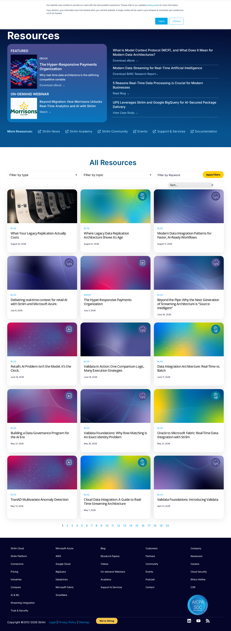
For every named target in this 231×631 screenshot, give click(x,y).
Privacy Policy (67, 622)
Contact (150, 587)
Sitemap (84, 622)
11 (113, 525)
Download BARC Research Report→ (135, 74)
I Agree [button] (161, 21)
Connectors (17, 563)
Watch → (45, 112)
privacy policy (152, 5)
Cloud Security (199, 571)
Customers (151, 548)
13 (124, 525)
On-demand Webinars (113, 571)
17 (149, 525)
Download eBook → (52, 85)
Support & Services (111, 587)
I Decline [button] (176, 21)
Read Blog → (121, 93)
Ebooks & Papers (110, 556)
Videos (104, 563)
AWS (58, 556)
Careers (195, 563)
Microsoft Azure (64, 548)
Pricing (14, 571)
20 (167, 525)
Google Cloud (63, 563)
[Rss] (208, 621)
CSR (193, 587)
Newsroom (196, 556)
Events (149, 571)
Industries (16, 579)
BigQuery (61, 571)
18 (155, 525)
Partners (150, 556)
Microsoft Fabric (65, 587)
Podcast (150, 579)
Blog (103, 548)
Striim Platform (19, 556)
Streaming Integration (23, 602)
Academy (106, 579)
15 (136, 525)
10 (107, 525)
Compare (16, 587)
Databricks (62, 579)
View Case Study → (125, 112)
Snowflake (61, 594)
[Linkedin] (189, 621)
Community (152, 563)
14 (130, 525)
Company (196, 548)
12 (118, 525)
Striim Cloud (17, 548)
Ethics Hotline (198, 579)
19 (161, 525)
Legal (52, 622)
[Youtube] (198, 621)
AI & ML (15, 594)
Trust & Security (19, 610)
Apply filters (213, 174)
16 (143, 525)
